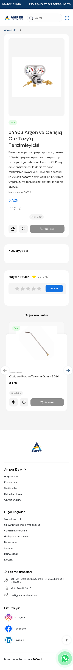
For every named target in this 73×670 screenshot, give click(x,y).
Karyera (8, 559)
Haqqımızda (11, 476)
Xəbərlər (8, 548)
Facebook (20, 628)
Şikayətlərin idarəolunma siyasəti (22, 524)
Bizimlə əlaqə (11, 553)
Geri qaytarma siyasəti (16, 536)
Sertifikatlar (10, 488)
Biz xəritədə (10, 542)
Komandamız (11, 482)
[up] (66, 640)
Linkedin (19, 639)
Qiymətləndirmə (12, 499)
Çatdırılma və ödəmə (15, 530)
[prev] (5, 370)
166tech (38, 659)
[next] (68, 370)
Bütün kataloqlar (13, 494)
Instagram (20, 617)
